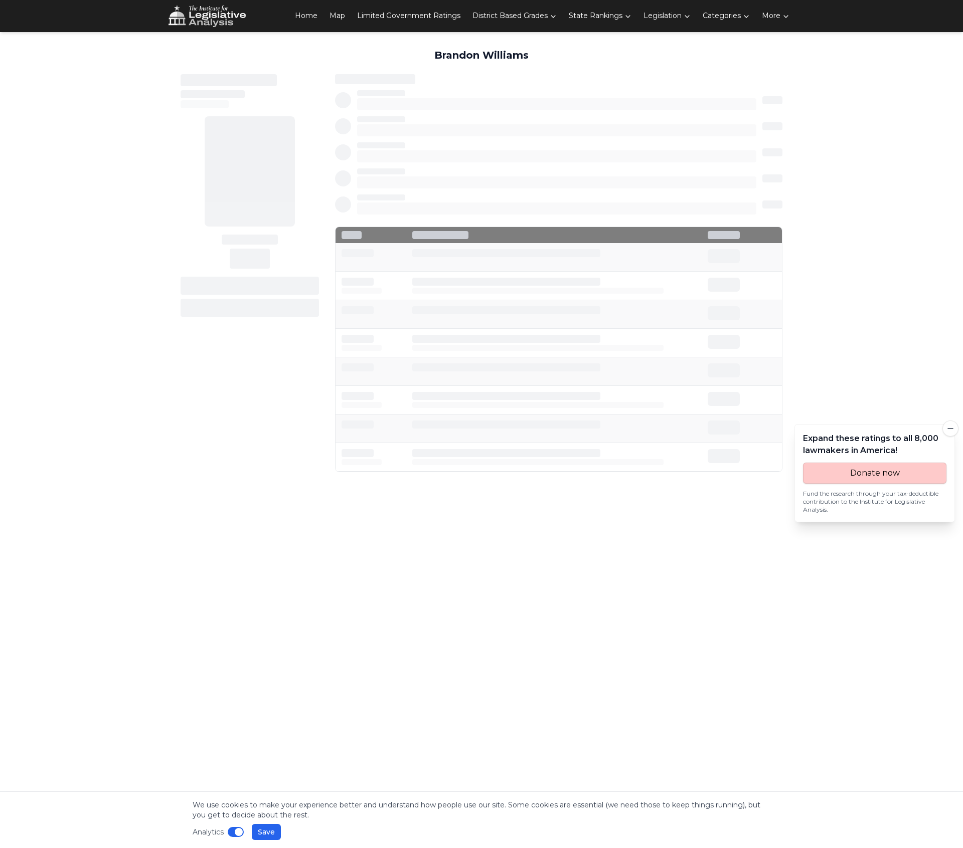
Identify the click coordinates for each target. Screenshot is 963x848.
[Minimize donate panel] (950, 428)
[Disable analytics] (236, 832)
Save (266, 831)
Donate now (875, 473)
